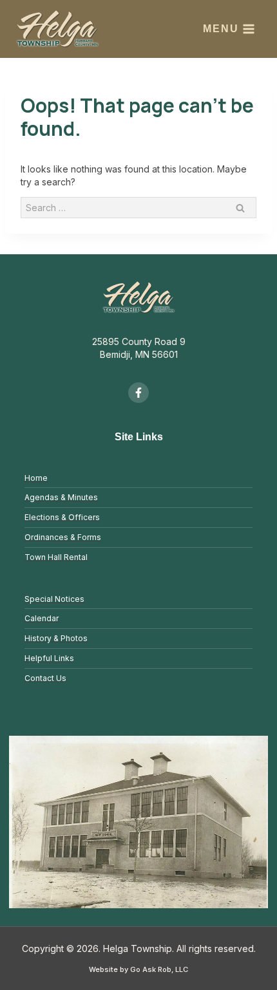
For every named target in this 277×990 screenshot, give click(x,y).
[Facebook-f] (138, 392)
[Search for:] (138, 207)
